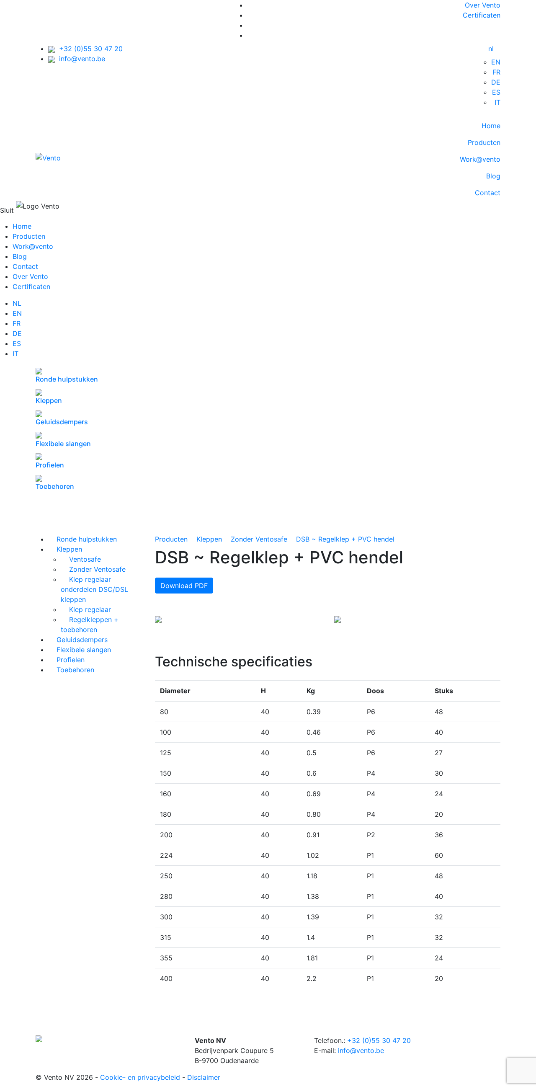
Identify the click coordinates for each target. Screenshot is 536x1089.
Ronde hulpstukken (82, 539)
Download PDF (184, 585)
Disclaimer (203, 1077)
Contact (487, 192)
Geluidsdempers (78, 639)
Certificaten (481, 15)
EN (495, 62)
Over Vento (482, 5)
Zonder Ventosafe (93, 569)
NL (17, 303)
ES (496, 92)
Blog (493, 176)
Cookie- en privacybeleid (140, 1077)
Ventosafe (81, 559)
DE (495, 82)
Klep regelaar (86, 609)
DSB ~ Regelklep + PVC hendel (345, 539)
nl (491, 48)
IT (497, 102)
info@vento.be (80, 58)
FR (496, 72)
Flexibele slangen (79, 649)
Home (491, 125)
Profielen (66, 659)
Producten (484, 142)
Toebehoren (71, 670)
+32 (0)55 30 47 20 (89, 48)
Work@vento (480, 159)
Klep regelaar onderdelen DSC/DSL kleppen (94, 589)
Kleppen (65, 549)
